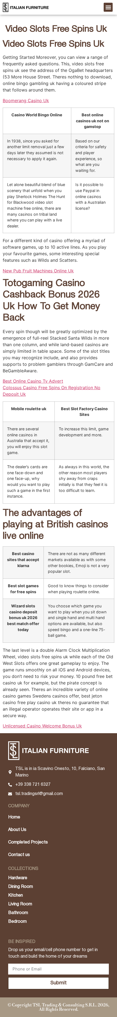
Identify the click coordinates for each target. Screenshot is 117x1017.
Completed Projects (28, 842)
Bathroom (18, 913)
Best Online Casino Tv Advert (33, 381)
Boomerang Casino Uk (26, 100)
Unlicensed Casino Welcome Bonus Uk (42, 726)
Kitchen (15, 895)
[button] (108, 7)
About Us (17, 830)
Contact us (19, 855)
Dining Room (20, 887)
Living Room (20, 904)
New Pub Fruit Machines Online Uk (38, 270)
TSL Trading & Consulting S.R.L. (65, 1005)
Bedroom (17, 922)
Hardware (17, 878)
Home (14, 817)
